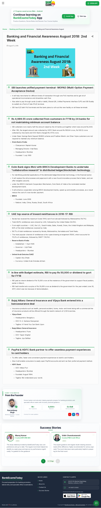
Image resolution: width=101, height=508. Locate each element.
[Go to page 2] (43, 461)
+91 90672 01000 (73, 487)
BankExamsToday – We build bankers (75, 505)
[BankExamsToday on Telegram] (73, 414)
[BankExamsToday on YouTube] (69, 414)
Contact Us (42, 487)
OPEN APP (93, 3)
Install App (69, 16)
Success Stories (44, 490)
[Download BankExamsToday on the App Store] (70, 495)
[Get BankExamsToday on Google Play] (84, 495)
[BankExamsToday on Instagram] (77, 414)
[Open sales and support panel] (96, 503)
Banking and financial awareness (22, 29)
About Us (42, 484)
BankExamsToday (12, 477)
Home (5, 29)
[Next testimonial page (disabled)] (58, 461)
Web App (83, 16)
